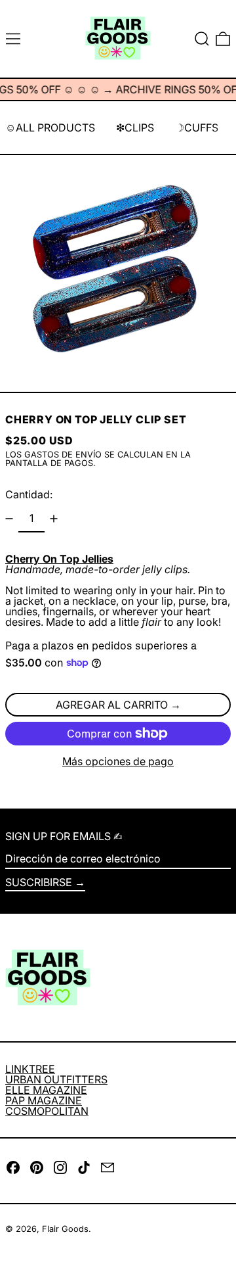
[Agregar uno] (54, 518)
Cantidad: (28, 494)
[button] (202, 39)
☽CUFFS (196, 127)
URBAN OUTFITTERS (56, 1079)
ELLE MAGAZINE (46, 1089)
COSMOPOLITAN (46, 1110)
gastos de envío (63, 454)
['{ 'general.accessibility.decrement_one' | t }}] (9, 518)
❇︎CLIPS (135, 127)
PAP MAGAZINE (43, 1100)
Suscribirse (38, 882)
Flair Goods (65, 1229)
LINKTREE (30, 1068)
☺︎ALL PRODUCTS (50, 127)
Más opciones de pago (118, 761)
